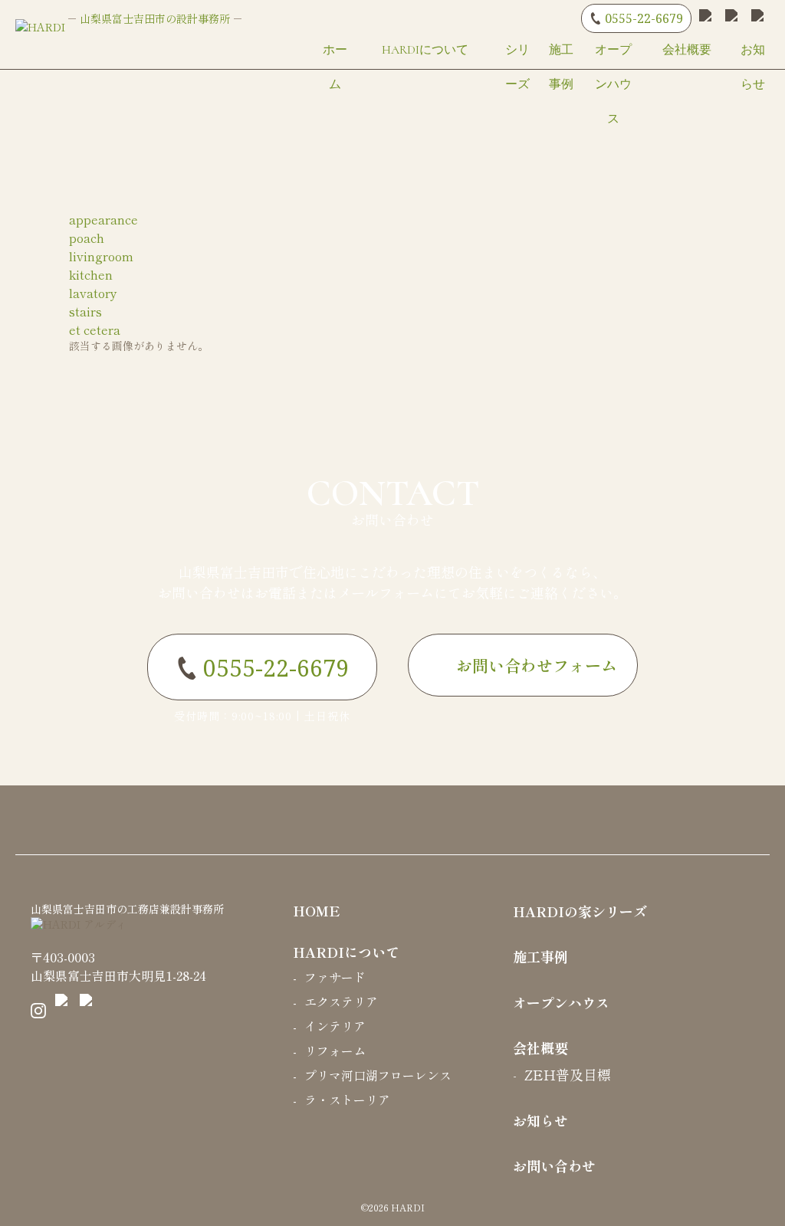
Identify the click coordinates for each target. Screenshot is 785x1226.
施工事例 (561, 67)
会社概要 (686, 49)
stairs (85, 311)
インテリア (335, 1026)
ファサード (335, 977)
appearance (103, 219)
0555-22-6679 (644, 18)
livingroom (101, 256)
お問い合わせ (393, 509)
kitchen (91, 274)
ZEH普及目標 (567, 1074)
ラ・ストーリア (347, 1099)
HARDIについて (425, 49)
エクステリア (341, 1001)
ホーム (335, 67)
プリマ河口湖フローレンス (378, 1075)
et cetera (94, 329)
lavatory (93, 293)
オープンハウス (613, 84)
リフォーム (335, 1050)
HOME (316, 910)
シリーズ (517, 67)
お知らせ (753, 67)
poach (86, 237)
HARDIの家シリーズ (580, 911)
